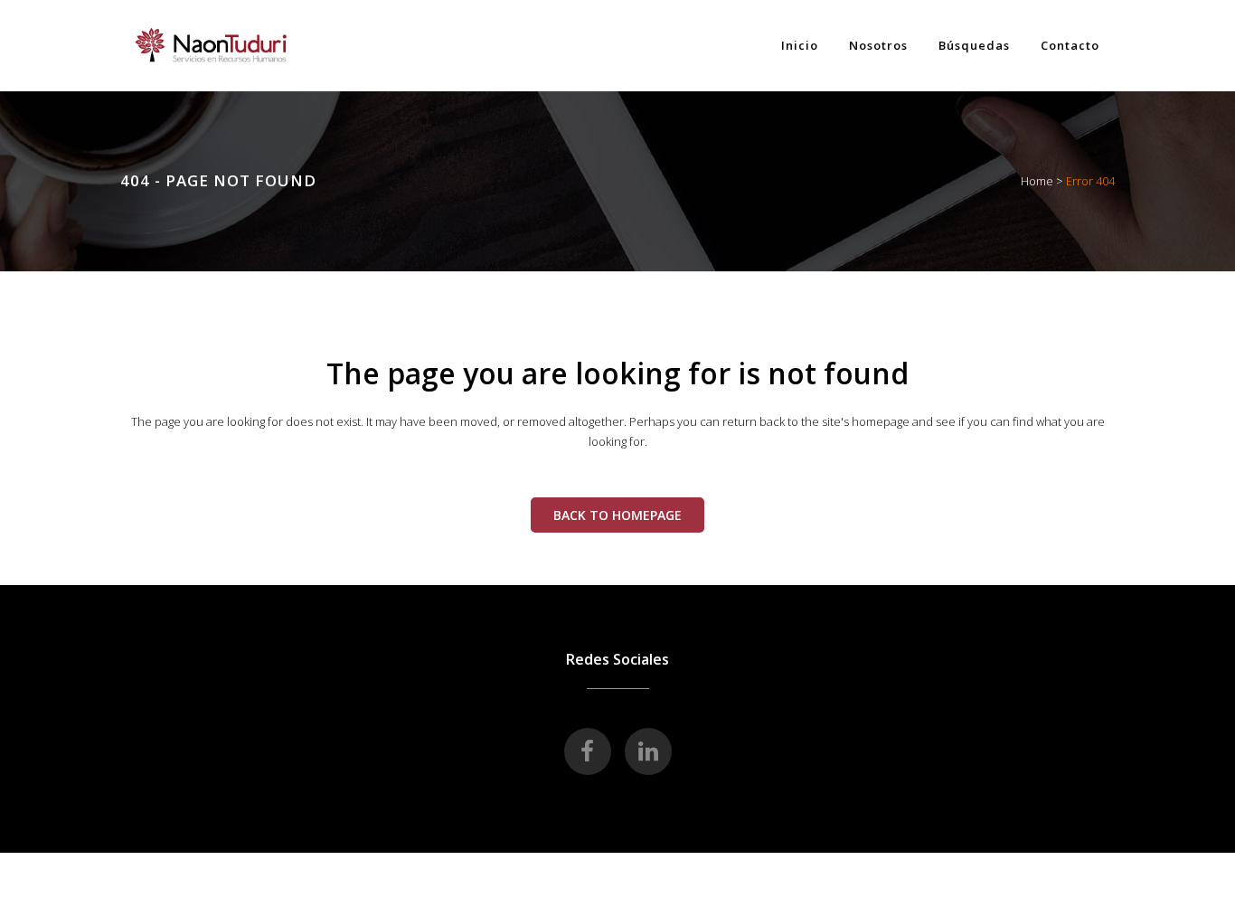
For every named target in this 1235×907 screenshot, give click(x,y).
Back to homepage (617, 515)
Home (1037, 181)
